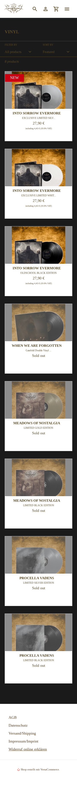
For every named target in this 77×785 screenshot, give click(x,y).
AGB (13, 717)
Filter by (11, 44)
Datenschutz (18, 725)
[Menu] (67, 9)
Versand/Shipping (22, 733)
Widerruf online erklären (28, 749)
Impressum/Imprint (23, 741)
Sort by (48, 44)
